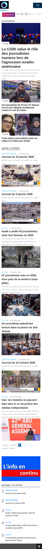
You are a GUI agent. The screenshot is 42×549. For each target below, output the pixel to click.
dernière (12, 448)
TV (37, 5)
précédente (13, 445)
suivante (5, 448)
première (5, 445)
